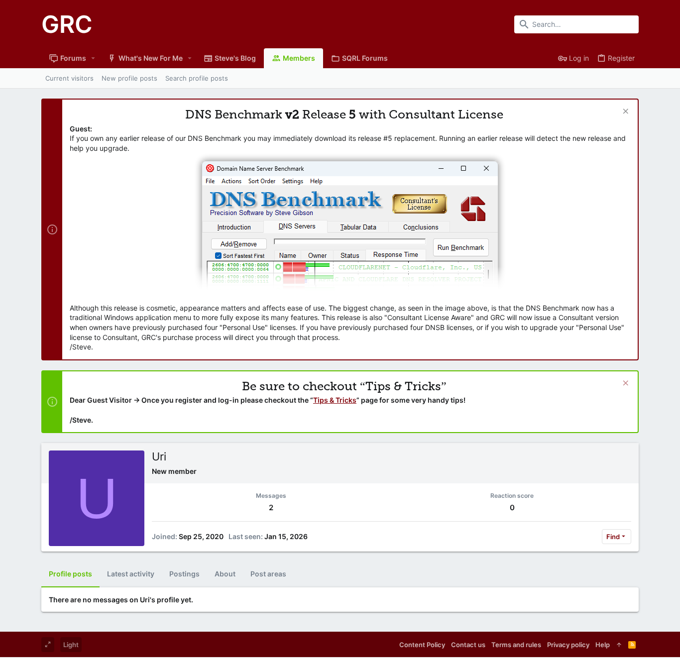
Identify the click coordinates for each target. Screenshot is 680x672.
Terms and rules (516, 645)
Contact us (468, 645)
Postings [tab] (184, 573)
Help (602, 645)
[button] (93, 58)
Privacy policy (568, 645)
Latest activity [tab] (130, 573)
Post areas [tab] (268, 573)
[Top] (619, 644)
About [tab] (225, 573)
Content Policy (422, 645)
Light (71, 645)
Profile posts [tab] (70, 573)
